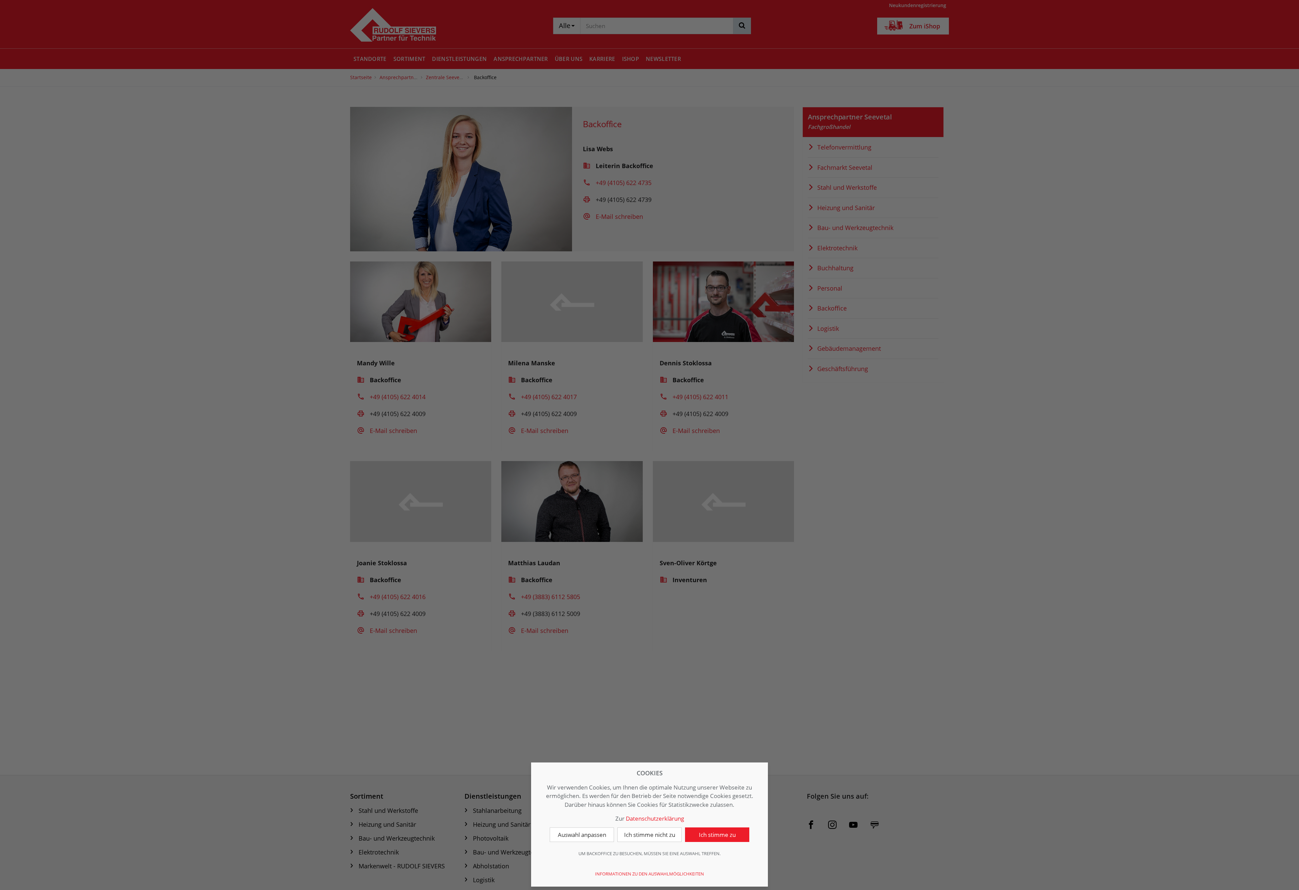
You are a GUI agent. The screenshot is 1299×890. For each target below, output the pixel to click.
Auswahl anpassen (582, 835)
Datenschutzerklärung (655, 818)
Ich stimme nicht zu (649, 835)
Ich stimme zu (717, 835)
